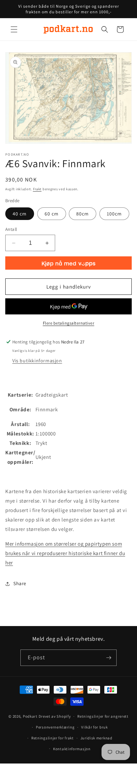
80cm (82, 214)
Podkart (30, 716)
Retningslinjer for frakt (52, 738)
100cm (114, 214)
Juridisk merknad (96, 738)
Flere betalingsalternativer (68, 323)
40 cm (20, 214)
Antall (11, 229)
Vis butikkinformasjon (37, 360)
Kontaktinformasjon (72, 748)
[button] (14, 29)
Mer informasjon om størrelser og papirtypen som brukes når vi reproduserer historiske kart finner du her (65, 553)
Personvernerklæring (55, 727)
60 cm (52, 214)
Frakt (37, 189)
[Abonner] (108, 657)
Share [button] (19, 583)
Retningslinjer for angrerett (103, 716)
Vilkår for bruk (94, 727)
